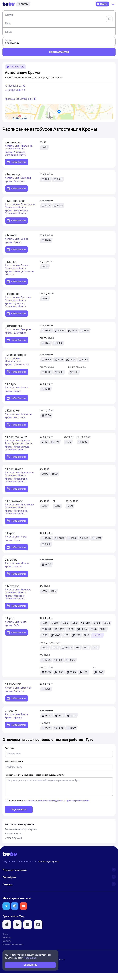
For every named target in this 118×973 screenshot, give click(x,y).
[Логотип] (8, 4)
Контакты (6, 941)
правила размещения (77, 800)
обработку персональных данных (45, 800)
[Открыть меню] (113, 4)
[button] (6, 906)
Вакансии (6, 937)
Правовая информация (13, 944)
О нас (5, 934)
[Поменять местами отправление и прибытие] (109, 19)
